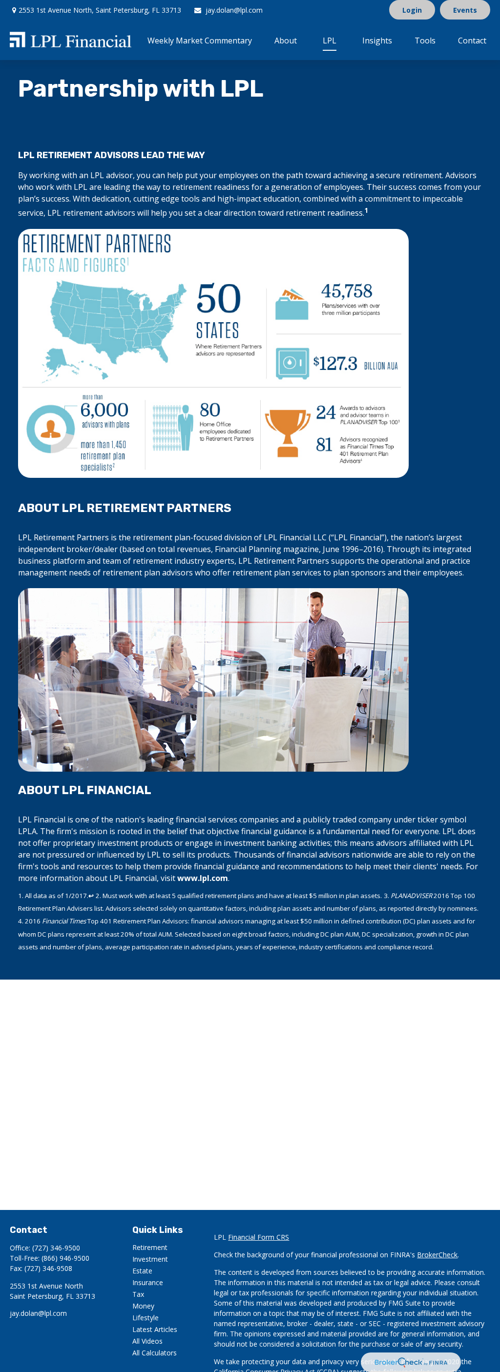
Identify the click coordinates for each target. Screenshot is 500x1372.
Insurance (147, 1282)
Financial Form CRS (258, 1237)
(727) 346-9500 (56, 1247)
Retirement (149, 1247)
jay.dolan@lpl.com (234, 10)
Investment (150, 1259)
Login (412, 10)
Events (465, 10)
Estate (142, 1270)
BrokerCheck (437, 1254)
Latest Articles (154, 1329)
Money (143, 1306)
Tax (138, 1294)
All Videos (147, 1341)
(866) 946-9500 (65, 1258)
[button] (200, 40)
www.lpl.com (202, 878)
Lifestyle (145, 1317)
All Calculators (154, 1352)
